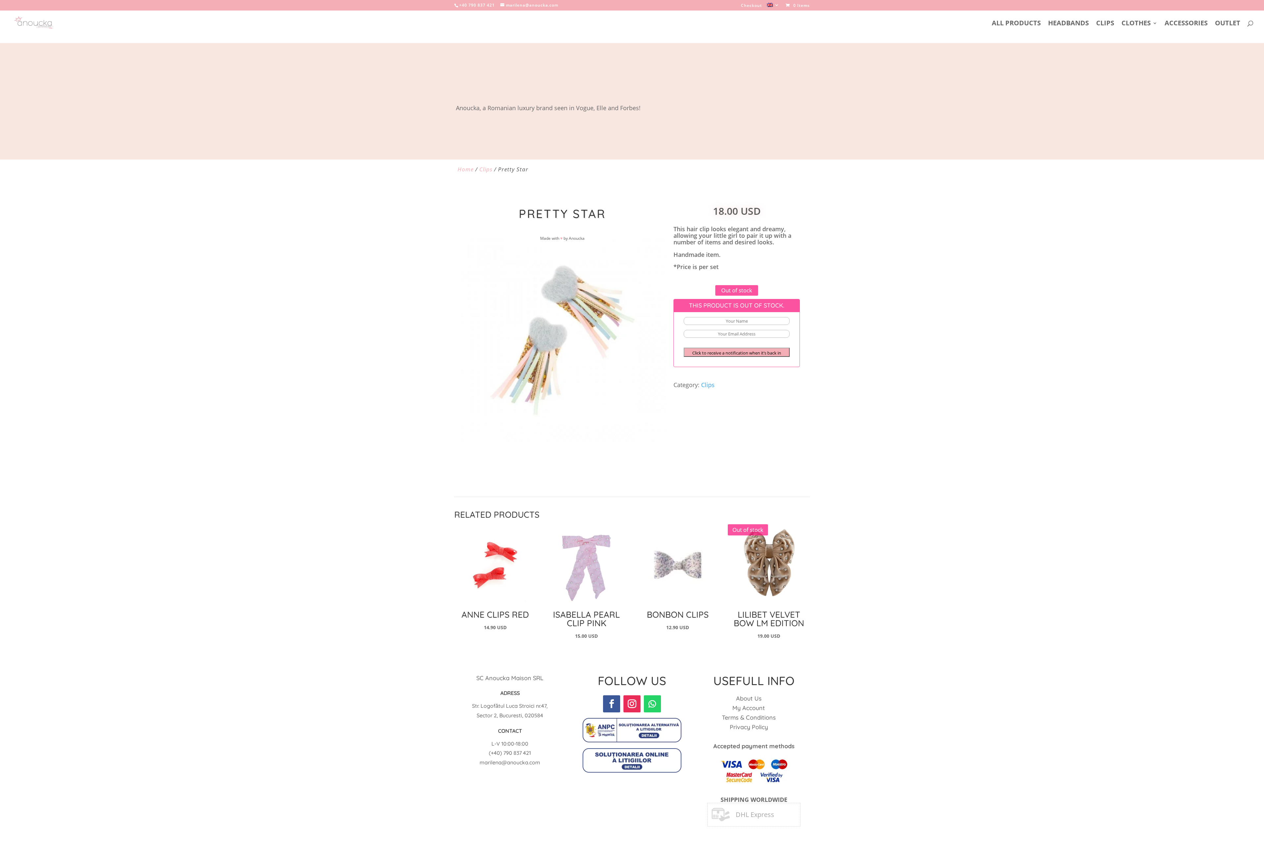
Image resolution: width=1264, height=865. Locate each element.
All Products (1016, 24)
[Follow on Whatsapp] (652, 703)
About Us (749, 698)
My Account (748, 708)
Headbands (1068, 24)
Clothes (1136, 24)
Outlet (1227, 24)
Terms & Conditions (749, 717)
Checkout (751, 6)
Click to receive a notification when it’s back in (736, 353)
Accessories (1186, 24)
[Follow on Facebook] (611, 703)
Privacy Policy (749, 727)
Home (466, 169)
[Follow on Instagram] (632, 703)
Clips (1105, 24)
